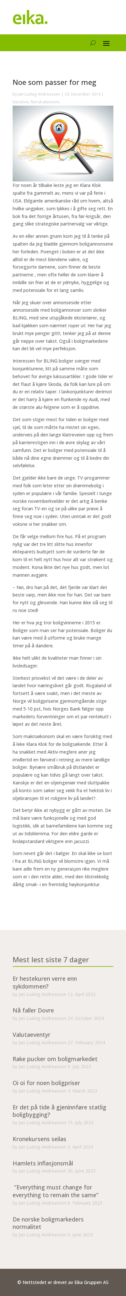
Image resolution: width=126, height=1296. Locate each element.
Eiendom (21, 102)
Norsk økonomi (45, 102)
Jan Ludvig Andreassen (39, 94)
